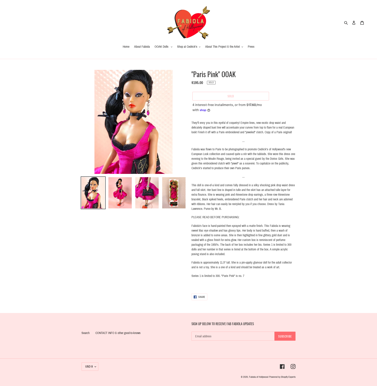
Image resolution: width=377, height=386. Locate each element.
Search (85, 333)
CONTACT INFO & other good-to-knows (118, 333)
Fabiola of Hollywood (258, 377)
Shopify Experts (288, 377)
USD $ (89, 366)
